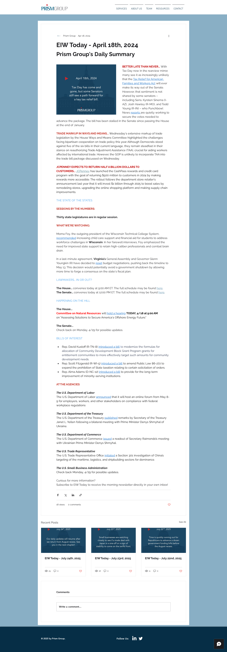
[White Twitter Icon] (140, 638)
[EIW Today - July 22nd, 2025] (163, 540)
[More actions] (169, 36)
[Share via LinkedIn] (72, 495)
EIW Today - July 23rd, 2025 (113, 558)
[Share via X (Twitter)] (65, 495)
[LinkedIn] (134, 638)
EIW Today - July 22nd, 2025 (163, 558)
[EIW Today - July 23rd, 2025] (113, 540)
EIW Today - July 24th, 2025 (63, 558)
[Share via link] (80, 495)
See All (182, 522)
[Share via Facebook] (57, 495)
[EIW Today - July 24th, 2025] (63, 540)
